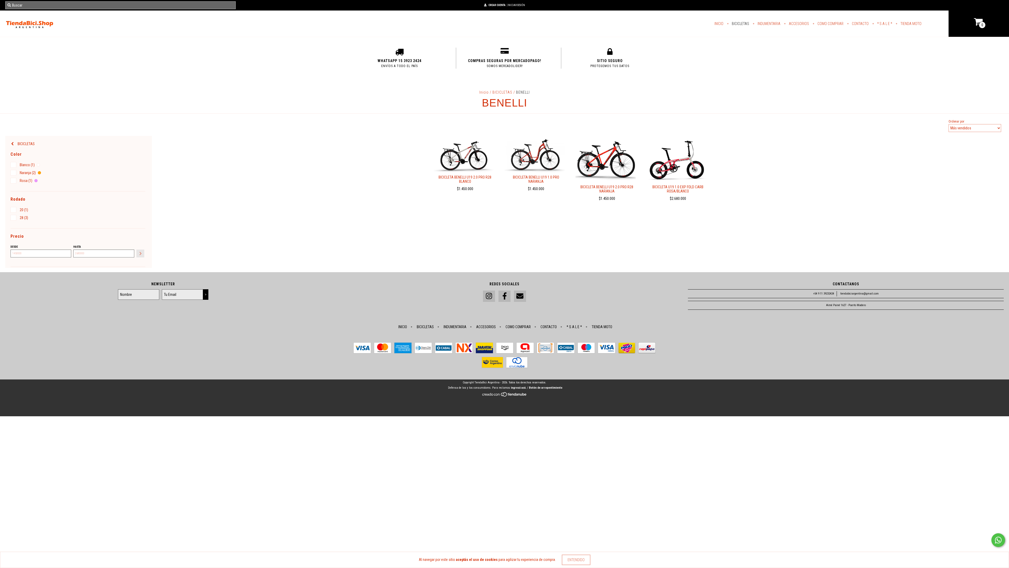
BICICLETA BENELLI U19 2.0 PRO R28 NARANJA (606, 189)
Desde (14, 246)
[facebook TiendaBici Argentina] (504, 296)
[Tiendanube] (505, 396)
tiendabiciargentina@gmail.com (859, 293)
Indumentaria (768, 24)
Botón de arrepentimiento (545, 387)
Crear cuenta (497, 5)
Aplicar (140, 253)
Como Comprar (830, 24)
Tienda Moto (911, 24)
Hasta (77, 246)
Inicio (718, 24)
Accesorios (798, 24)
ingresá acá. (518, 387)
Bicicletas (740, 24)
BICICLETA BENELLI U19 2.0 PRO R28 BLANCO (465, 179)
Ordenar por (956, 121)
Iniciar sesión (516, 5)
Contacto (860, 24)
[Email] (520, 296)
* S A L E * (884, 24)
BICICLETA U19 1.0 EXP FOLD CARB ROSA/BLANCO (677, 189)
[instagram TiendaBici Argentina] (489, 296)
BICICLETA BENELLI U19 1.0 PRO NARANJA (536, 179)
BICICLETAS (502, 92)
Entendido (576, 560)
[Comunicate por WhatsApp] (998, 540)
